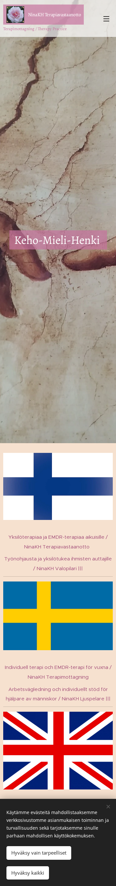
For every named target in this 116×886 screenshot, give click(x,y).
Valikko (106, 18)
